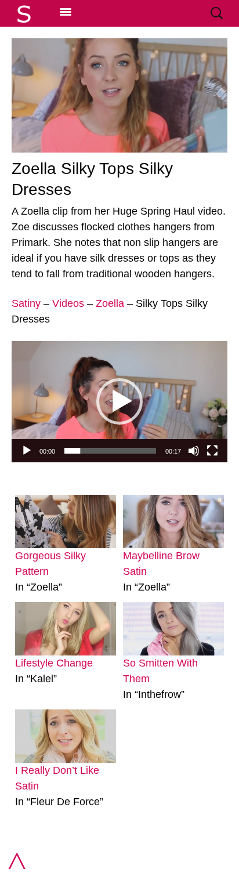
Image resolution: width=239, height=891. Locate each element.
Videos (68, 303)
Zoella (110, 303)
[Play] (26, 451)
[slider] (110, 451)
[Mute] (194, 451)
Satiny (26, 303)
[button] (119, 401)
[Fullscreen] (212, 451)
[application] (119, 401)
